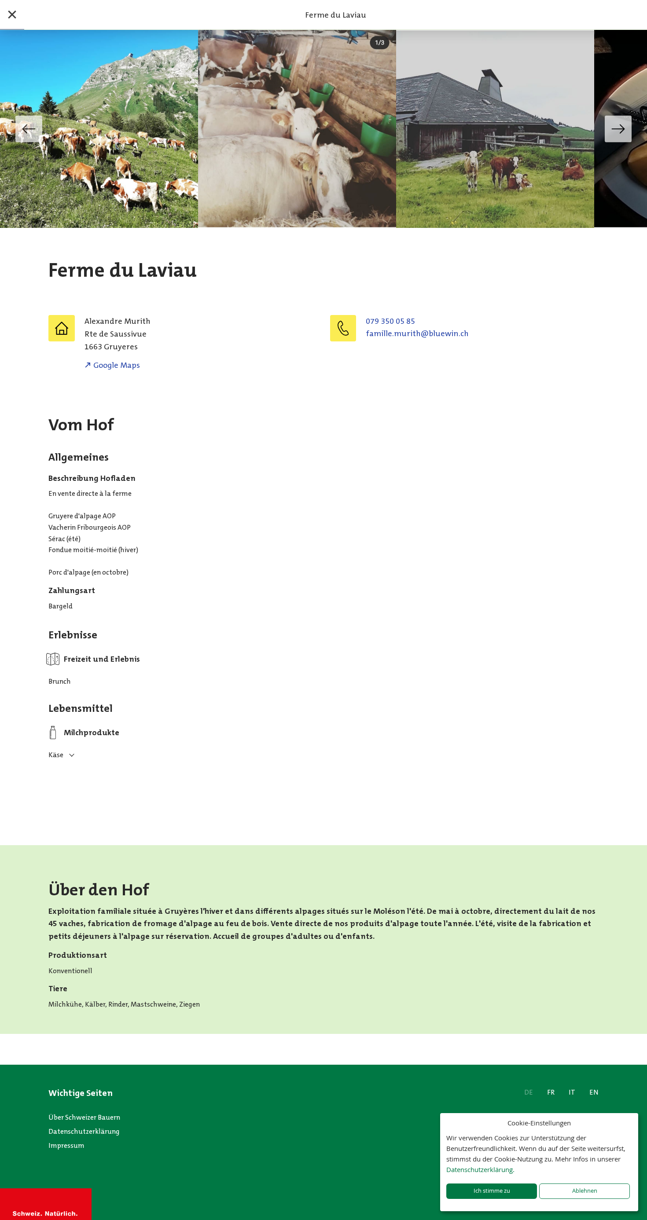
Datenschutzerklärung (84, 1131)
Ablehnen (584, 1190)
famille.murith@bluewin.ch (417, 333)
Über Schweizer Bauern (84, 1117)
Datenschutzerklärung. (480, 1169)
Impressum (66, 1145)
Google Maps (116, 365)
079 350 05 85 (390, 321)
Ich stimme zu (492, 1190)
